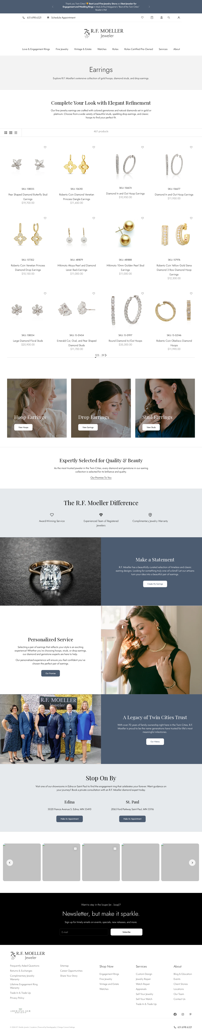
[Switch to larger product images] (5, 133)
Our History (155, 741)
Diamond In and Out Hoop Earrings (125, 193)
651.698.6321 (34, 17)
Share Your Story (68, 975)
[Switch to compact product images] (15, 133)
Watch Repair (143, 984)
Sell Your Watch (144, 999)
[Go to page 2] (105, 355)
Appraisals (141, 989)
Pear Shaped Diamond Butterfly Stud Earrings (27, 197)
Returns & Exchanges (21, 970)
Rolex (115, 49)
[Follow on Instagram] (182, 1014)
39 (102, 355)
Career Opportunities (71, 970)
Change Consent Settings (66, 1027)
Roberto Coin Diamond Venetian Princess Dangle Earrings (76, 197)
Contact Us (179, 999)
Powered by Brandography (47, 1027)
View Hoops (23, 427)
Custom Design (144, 974)
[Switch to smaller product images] (10, 133)
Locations (179, 989)
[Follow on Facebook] (175, 1014)
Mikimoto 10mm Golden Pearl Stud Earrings (125, 268)
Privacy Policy (17, 997)
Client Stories (181, 984)
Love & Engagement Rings (36, 49)
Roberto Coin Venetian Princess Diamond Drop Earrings (28, 268)
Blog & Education (183, 974)
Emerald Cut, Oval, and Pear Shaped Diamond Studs (76, 343)
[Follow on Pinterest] (190, 1014)
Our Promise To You (101, 477)
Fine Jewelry (62, 49)
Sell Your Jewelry (144, 994)
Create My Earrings (155, 583)
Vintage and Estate (109, 984)
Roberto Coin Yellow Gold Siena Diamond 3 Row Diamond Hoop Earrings (174, 270)
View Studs (151, 427)
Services (163, 49)
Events (177, 979)
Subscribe (126, 932)
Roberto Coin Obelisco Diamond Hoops (174, 343)
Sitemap (64, 965)
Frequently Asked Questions (24, 965)
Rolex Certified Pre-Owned (138, 49)
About (176, 49)
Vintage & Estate (83, 49)
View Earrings (88, 427)
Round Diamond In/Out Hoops (125, 341)
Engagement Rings (109, 974)
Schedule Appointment (63, 17)
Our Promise (51, 673)
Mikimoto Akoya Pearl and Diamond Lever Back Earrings (77, 268)
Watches (101, 49)
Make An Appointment (70, 818)
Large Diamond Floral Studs (28, 341)
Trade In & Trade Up (20, 992)
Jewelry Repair (143, 979)
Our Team (179, 994)
